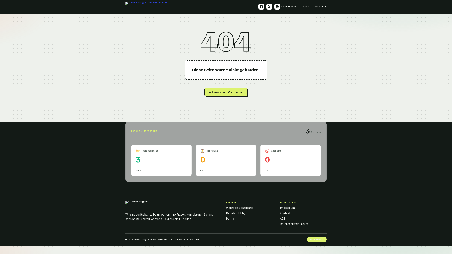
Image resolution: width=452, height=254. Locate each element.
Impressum (287, 208)
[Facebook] (261, 6)
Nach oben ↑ (316, 239)
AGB (283, 218)
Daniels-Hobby (235, 213)
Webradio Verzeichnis (239, 208)
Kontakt (285, 213)
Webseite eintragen (314, 6)
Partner (231, 218)
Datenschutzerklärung (294, 224)
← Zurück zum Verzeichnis (226, 92)
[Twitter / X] (269, 6)
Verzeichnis (288, 6)
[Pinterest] (277, 6)
